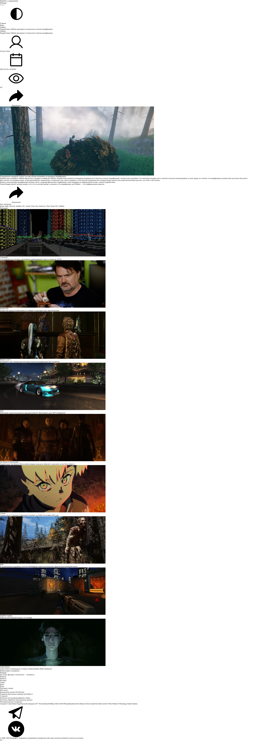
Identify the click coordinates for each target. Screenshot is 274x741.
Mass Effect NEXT (57, 704)
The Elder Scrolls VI (102, 704)
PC (24, 206)
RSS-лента (4, 690)
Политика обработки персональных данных (16, 700)
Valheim (3, 27)
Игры (2, 25)
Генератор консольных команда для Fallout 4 (16, 694)
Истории (3, 680)
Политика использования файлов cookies (15, 698)
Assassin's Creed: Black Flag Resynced (13, 704)
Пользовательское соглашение (11, 702)
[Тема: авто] (16, 14)
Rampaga (3, 3)
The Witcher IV (114, 704)
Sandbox (19, 206)
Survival (12, 206)
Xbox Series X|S (52, 206)
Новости (42, 206)
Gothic (44, 704)
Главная (3, 23)
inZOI (49, 704)
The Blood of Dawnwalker (86, 704)
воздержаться (88, 178)
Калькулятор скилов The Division (12, 692)
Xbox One (34, 206)
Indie (6, 206)
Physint (66, 704)
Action (28, 206)
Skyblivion (73, 704)
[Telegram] (137, 713)
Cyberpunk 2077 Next (34, 704)
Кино (2, 684)
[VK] (137, 729)
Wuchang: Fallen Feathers (128, 704)
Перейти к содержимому (9, 1)
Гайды (2, 682)
